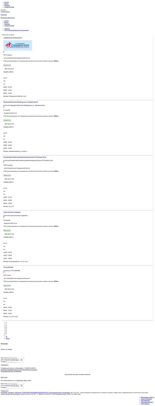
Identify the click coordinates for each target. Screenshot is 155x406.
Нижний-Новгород (147, 402)
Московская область (147, 397)
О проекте (4, 392)
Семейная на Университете (12, 37)
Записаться (7, 65)
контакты (11, 392)
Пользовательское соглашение (11, 371)
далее (8, 338)
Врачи (6, 4)
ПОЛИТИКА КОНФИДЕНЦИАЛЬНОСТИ (35, 392)
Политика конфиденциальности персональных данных (19, 370)
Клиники (7, 5)
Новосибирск (145, 403)
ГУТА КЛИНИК (8, 267)
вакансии (18, 392)
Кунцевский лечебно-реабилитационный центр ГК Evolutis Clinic (24, 157)
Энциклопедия (9, 7)
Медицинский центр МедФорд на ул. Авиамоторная (20, 102)
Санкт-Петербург (146, 399)
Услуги (6, 2)
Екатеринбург (145, 400)
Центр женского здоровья (12, 212)
